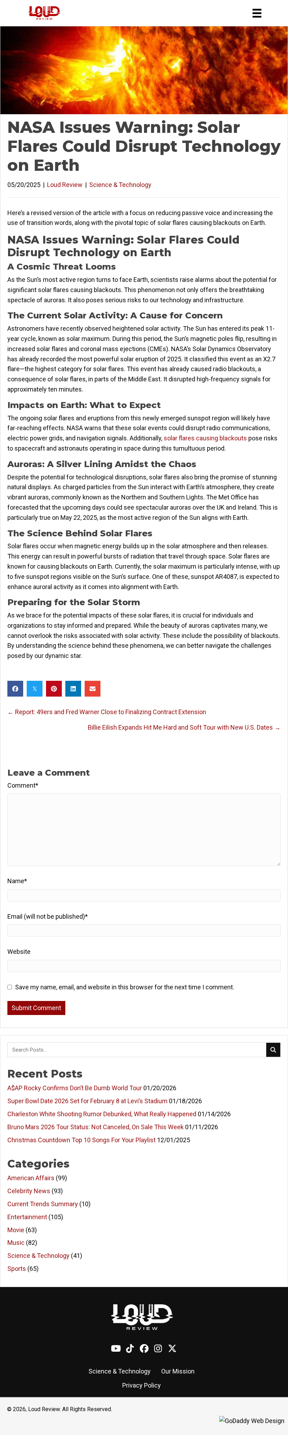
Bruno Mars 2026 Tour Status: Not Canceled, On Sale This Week (95, 1127)
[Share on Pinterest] (54, 689)
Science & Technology (120, 184)
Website (19, 951)
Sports (16, 1268)
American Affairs (30, 1178)
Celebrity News (28, 1191)
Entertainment (27, 1217)
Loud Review (65, 184)
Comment (22, 785)
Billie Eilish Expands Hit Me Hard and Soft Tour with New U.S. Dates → (184, 727)
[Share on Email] (92, 689)
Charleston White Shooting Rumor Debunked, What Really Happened (101, 1114)
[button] (116, 1348)
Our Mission (178, 1371)
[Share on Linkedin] (73, 689)
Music (16, 1242)
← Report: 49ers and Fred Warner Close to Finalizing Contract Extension (106, 712)
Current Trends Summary (42, 1204)
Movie (15, 1230)
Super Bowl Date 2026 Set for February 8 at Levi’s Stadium (87, 1101)
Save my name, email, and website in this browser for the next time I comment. (124, 987)
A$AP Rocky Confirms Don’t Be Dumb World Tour (74, 1088)
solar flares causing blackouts (205, 438)
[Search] (273, 1050)
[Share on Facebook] (15, 689)
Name (17, 881)
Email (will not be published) (47, 916)
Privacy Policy (141, 1385)
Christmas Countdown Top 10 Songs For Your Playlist (81, 1140)
